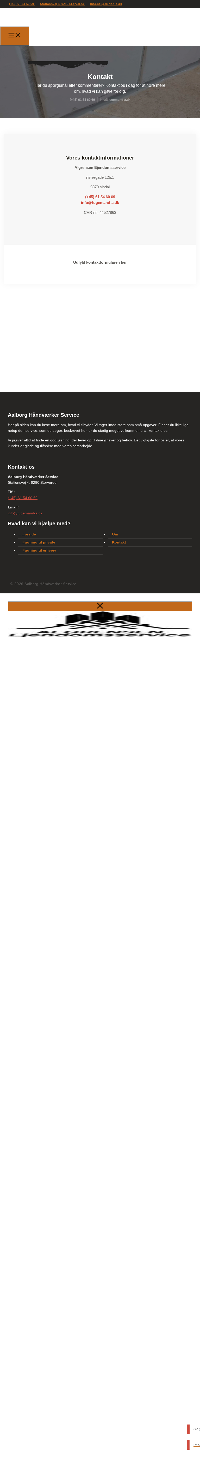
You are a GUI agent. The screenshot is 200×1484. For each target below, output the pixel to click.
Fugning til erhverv (39, 550)
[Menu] (14, 36)
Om (115, 534)
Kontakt (119, 542)
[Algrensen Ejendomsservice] (58, 35)
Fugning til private (38, 542)
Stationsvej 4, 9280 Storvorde (62, 3)
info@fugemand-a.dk (106, 3)
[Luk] (100, 606)
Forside (29, 534)
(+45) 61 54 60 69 (22, 3)
